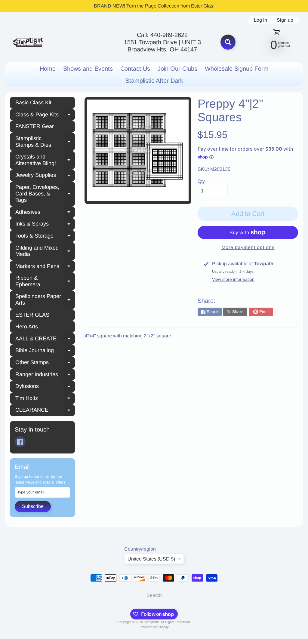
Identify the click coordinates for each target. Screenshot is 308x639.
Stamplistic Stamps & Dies (45, 141)
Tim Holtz (45, 399)
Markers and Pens (45, 267)
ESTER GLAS (32, 315)
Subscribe (33, 506)
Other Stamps (45, 363)
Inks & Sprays (45, 225)
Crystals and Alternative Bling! (45, 160)
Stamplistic (151, 622)
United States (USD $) (151, 558)
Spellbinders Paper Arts (45, 299)
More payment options (248, 247)
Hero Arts (26, 327)
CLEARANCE (45, 411)
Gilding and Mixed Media (45, 251)
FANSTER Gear (34, 126)
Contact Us (135, 68)
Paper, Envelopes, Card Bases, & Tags (45, 193)
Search (154, 595)
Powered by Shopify (154, 627)
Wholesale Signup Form (237, 68)
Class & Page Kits (45, 115)
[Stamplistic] (28, 42)
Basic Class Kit (33, 103)
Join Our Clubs (177, 68)
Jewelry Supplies (45, 176)
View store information (233, 279)
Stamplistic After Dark (154, 80)
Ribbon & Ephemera (45, 281)
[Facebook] (20, 441)
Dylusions (45, 387)
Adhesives (45, 213)
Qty (201, 181)
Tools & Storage (45, 237)
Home (48, 68)
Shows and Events (88, 68)
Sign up (285, 20)
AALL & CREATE (45, 339)
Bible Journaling (45, 351)
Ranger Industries (45, 375)
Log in (260, 20)
